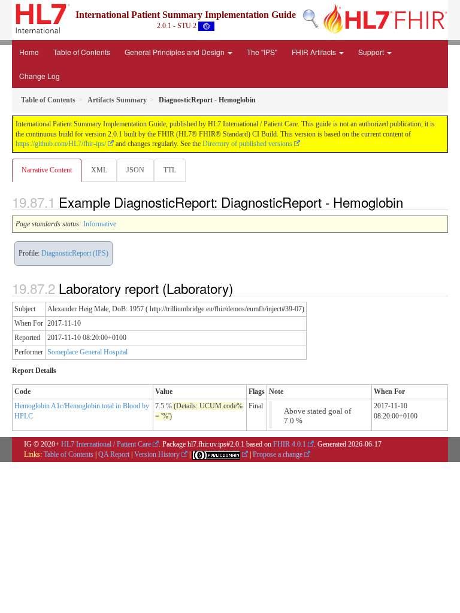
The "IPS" (262, 52)
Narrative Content (47, 170)
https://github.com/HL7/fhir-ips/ (61, 143)
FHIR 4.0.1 (289, 444)
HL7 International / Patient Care (106, 444)
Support (372, 52)
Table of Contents (81, 52)
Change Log (39, 76)
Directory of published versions (247, 143)
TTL (170, 170)
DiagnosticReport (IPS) (74, 253)
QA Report (113, 454)
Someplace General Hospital (87, 352)
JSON (135, 170)
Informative (99, 224)
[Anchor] (409, 201)
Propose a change (277, 454)
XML (99, 170)
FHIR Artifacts (315, 52)
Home (29, 52)
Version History (157, 454)
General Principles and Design (175, 52)
